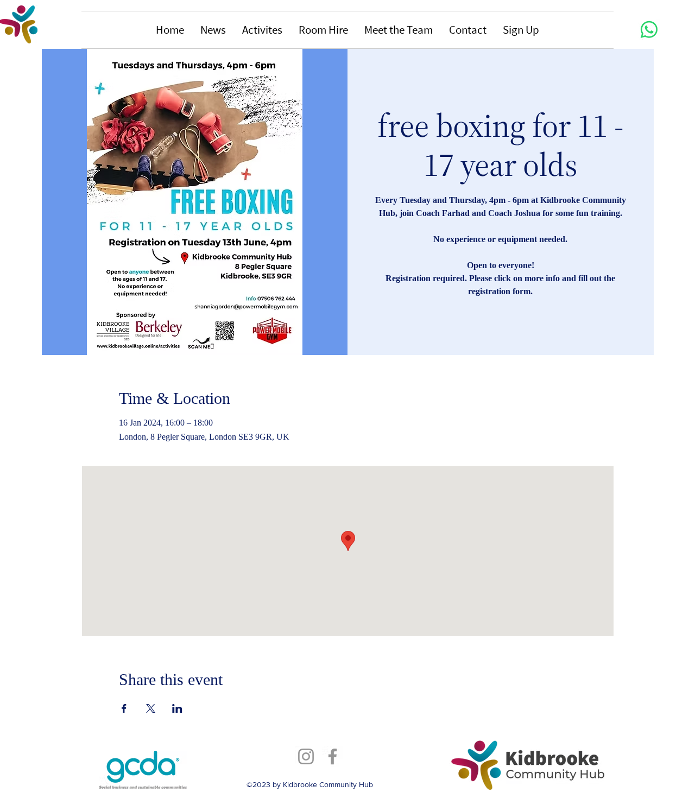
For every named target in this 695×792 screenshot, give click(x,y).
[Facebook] (332, 756)
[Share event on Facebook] (124, 708)
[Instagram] (306, 756)
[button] (213, 29)
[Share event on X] (151, 708)
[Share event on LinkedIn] (177, 708)
